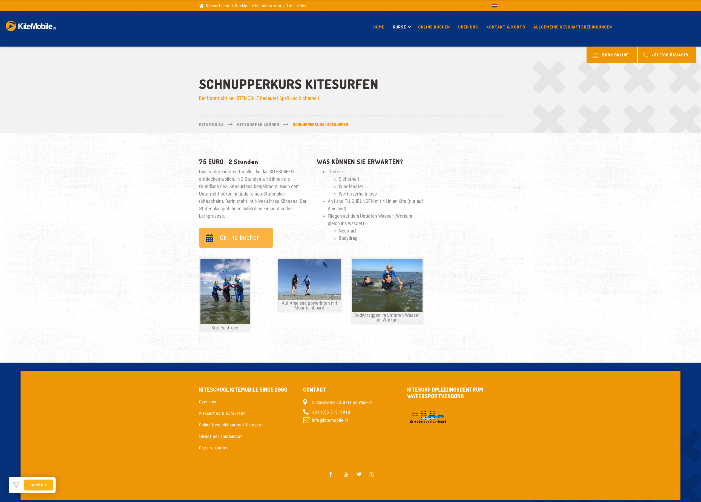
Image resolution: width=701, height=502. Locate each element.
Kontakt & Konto (505, 27)
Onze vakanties (214, 448)
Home (378, 27)
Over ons (207, 402)
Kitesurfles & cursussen (222, 413)
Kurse (399, 27)
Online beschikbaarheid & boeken (231, 425)
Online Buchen (434, 27)
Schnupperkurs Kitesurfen (658, 27)
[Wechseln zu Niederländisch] (494, 5)
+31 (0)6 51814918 (331, 412)
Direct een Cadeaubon (221, 436)
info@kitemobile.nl (330, 420)
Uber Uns (468, 27)
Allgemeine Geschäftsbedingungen (572, 27)
